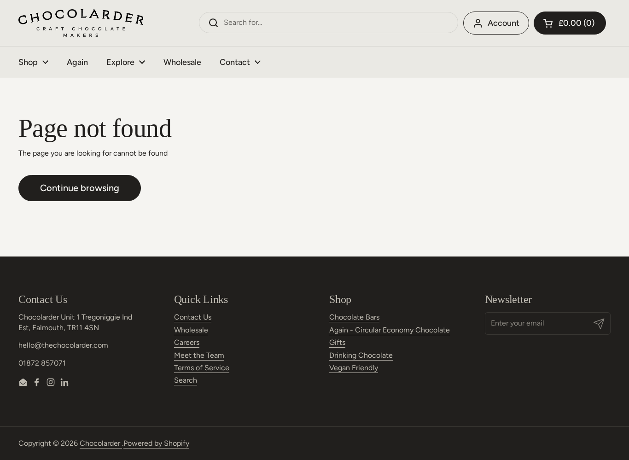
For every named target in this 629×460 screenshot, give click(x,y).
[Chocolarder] (80, 23)
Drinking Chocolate (361, 355)
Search (185, 380)
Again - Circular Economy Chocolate (389, 330)
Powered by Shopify (156, 443)
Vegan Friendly (353, 367)
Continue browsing (79, 187)
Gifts (337, 342)
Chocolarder (101, 443)
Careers (186, 342)
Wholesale (191, 330)
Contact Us (192, 317)
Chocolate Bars (354, 317)
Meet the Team (199, 355)
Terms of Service (201, 367)
